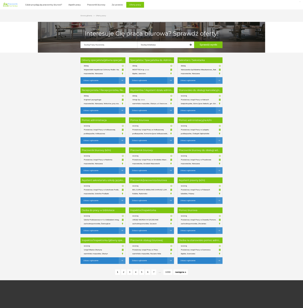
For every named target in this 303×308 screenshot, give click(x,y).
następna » (180, 272)
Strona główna (86, 16)
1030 (167, 272)
